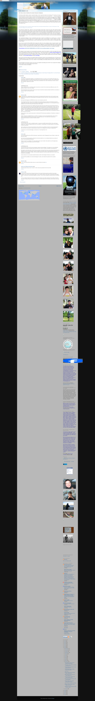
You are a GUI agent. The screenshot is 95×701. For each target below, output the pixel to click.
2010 (65, 647)
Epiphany (65, 573)
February (66, 661)
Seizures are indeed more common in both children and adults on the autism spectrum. (69, 203)
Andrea (22, 77)
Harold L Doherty (65, 330)
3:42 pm (22, 143)
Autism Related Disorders (68, 622)
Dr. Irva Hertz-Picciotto (56, 72)
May (65, 657)
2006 (65, 694)
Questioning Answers (67, 564)
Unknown (65, 559)
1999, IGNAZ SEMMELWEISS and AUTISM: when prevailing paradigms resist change (39, 48)
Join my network (69, 473)
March (66, 660)
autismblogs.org (65, 354)
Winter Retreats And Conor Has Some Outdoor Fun (70, 675)
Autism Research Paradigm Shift (47, 72)
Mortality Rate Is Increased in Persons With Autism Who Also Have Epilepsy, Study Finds (69, 624)
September (67, 652)
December (66, 648)
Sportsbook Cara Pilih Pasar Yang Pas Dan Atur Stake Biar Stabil (69, 570)
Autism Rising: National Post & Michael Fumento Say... (69, 663)
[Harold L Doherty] (73, 362)
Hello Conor (66, 671)
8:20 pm (22, 163)
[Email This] (32, 71)
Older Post (58, 186)
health (67, 472)
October (66, 651)
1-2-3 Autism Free (67, 616)
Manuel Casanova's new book (68, 600)
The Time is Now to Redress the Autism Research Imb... (70, 677)
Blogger (53, 698)
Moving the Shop (66, 610)
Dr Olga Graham (66, 633)
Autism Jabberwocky (67, 606)
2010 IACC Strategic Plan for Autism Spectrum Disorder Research (31, 72)
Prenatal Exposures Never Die (69, 609)
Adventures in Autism (67, 591)
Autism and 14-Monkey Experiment (27, 166)
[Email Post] (31, 71)
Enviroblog (66, 627)
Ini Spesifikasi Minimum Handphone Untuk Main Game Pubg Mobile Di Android (69, 597)
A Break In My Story (67, 617)
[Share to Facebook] (35, 71)
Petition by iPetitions (68, 48)
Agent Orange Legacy (67, 569)
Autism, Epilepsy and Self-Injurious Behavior (68, 620)
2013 (65, 643)
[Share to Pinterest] (36, 71)
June (66, 656)
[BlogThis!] (33, 71)
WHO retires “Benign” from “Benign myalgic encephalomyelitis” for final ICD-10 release (69, 588)
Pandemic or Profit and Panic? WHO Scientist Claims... (70, 687)
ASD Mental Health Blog (68, 582)
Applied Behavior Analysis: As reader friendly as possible (69, 594)
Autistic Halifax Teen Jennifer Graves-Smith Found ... (69, 681)
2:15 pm (22, 180)
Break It (65, 629)
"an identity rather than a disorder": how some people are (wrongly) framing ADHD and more (69, 566)
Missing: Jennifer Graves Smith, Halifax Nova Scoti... (70, 684)
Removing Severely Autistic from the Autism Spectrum (70, 667)
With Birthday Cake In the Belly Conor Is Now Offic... (69, 669)
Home (40, 186)
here (46, 162)
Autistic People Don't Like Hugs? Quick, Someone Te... (70, 673)
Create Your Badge (70, 358)
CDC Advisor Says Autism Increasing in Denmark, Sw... (70, 665)
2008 (65, 691)
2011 (65, 646)
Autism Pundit (66, 612)
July (65, 655)
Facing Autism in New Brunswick (30, 5)
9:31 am (22, 82)
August (66, 653)
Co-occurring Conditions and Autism (69, 603)
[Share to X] (34, 71)
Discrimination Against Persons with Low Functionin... (70, 679)
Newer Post (21, 186)
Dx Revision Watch (67, 586)
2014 (65, 642)
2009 (65, 690)
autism (21, 66)
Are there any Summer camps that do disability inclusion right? (69, 614)
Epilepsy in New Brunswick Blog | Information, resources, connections (69, 631)
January (66, 688)
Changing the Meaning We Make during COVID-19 (68, 583)
